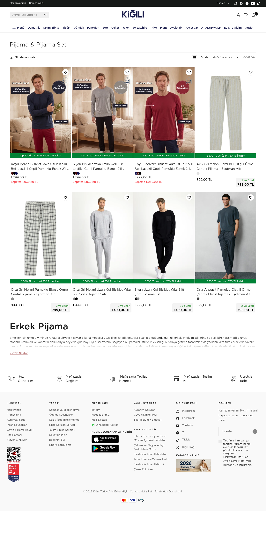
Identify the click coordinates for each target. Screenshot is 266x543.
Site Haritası (14, 435)
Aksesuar (192, 27)
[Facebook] (241, 3)
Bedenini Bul (57, 440)
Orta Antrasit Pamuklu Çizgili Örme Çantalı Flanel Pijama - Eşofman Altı (223, 292)
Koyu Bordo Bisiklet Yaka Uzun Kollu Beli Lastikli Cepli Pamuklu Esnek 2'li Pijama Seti (39, 167)
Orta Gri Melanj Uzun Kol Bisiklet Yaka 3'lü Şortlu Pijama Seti (102, 292)
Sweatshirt (139, 27)
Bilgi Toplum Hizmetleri (148, 420)
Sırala (205, 57)
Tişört (66, 27)
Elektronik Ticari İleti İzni (149, 464)
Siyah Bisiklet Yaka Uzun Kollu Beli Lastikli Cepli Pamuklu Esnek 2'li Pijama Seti (99, 167)
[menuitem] (18, 3)
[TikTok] (259, 3)
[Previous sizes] (30, 153)
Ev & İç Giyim (233, 27)
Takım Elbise (51, 27)
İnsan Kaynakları (17, 425)
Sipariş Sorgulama (60, 445)
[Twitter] (247, 3)
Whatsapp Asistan (107, 425)
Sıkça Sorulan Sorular (62, 425)
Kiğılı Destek (99, 420)
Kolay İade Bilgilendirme (64, 420)
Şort (105, 27)
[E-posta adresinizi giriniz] (255, 431)
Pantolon (93, 27)
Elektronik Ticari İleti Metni (150, 454)
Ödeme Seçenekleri (61, 415)
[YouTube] (253, 3)
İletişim (96, 410)
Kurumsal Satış (16, 420)
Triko (153, 27)
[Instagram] (235, 3)
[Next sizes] (52, 153)
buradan (229, 465)
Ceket (115, 27)
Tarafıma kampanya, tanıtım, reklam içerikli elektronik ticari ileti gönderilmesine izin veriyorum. (237, 447)
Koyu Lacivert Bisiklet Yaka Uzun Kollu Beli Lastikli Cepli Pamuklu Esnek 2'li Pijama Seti (164, 167)
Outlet (249, 27)
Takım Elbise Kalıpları (62, 430)
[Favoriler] (246, 15)
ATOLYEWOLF (211, 27)
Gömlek (79, 27)
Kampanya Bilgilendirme (64, 410)
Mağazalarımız (18, 3)
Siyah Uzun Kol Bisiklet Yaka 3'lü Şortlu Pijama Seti (159, 292)
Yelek (125, 27)
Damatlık (34, 27)
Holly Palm (147, 491)
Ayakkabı (176, 27)
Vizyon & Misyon (17, 440)
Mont (163, 27)
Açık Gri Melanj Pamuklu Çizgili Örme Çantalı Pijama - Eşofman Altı (225, 166)
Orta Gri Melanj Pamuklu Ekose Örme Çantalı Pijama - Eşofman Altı (39, 292)
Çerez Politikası (143, 469)
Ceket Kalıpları (58, 435)
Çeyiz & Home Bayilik (20, 430)
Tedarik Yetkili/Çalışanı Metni (151, 459)
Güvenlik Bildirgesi (145, 415)
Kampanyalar (36, 3)
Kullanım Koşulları (144, 410)
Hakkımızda (14, 410)
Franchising (14, 415)
